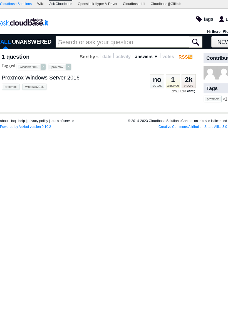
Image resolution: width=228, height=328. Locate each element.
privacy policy (38, 121)
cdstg (191, 91)
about (4, 121)
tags (208, 19)
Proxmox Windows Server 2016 (41, 77)
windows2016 (34, 86)
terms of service (62, 121)
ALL (5, 42)
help (21, 121)
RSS (183, 57)
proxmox (11, 86)
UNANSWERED (31, 42)
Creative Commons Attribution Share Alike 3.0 (192, 127)
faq (13, 121)
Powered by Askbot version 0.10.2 (25, 127)
